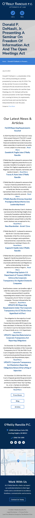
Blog (17, 401)
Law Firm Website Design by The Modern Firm (17, 514)
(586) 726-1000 (19, 437)
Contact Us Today (17, 499)
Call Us (13, 17)
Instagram (19, 442)
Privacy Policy (23, 512)
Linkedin (15, 442)
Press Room (12, 106)
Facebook (11, 442)
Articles (17, 407)
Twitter (23, 442)
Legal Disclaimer (12, 512)
